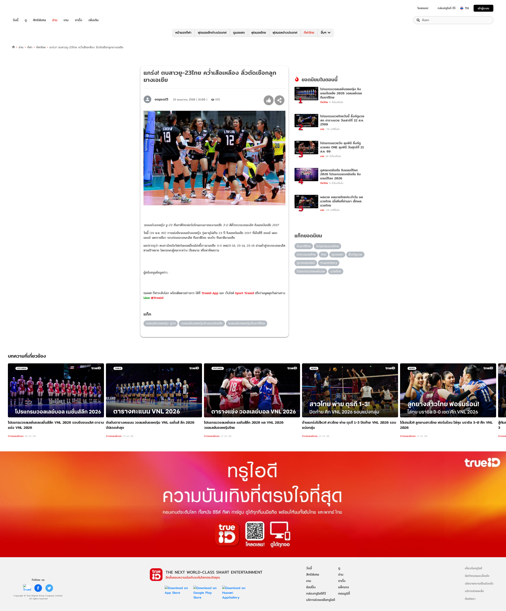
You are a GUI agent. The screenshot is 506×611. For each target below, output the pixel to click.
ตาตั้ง (78, 20)
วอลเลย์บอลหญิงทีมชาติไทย (246, 323)
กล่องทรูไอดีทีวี (316, 593)
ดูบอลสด (239, 32)
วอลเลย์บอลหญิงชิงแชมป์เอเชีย (202, 323)
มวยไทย (335, 271)
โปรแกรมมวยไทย (327, 246)
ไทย (323, 254)
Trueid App (210, 293)
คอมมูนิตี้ (344, 593)
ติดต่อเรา (470, 598)
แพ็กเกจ (343, 587)
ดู (26, 20)
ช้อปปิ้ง (311, 587)
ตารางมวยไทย (306, 254)
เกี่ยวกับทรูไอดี (473, 568)
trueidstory (328, 262)
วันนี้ (15, 20)
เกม (66, 20)
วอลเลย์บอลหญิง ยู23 (161, 323)
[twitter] (49, 588)
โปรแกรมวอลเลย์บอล (311, 271)
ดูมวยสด (337, 254)
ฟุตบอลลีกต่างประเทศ (212, 32)
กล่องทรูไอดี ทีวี (446, 8)
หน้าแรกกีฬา (183, 32)
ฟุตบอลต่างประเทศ (285, 32)
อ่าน (54, 20)
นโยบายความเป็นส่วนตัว (479, 583)
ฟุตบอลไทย (258, 32)
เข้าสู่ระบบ (483, 8)
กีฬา (29, 47)
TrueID (24, 8)
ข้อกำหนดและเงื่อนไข (477, 575)
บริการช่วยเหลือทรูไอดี (320, 599)
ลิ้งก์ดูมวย (355, 254)
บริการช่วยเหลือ (474, 591)
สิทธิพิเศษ (39, 20)
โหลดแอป (422, 8)
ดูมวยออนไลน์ (306, 262)
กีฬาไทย (309, 32)
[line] (27, 588)
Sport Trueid (244, 293)
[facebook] (38, 588)
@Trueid (157, 297)
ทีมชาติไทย (304, 246)
